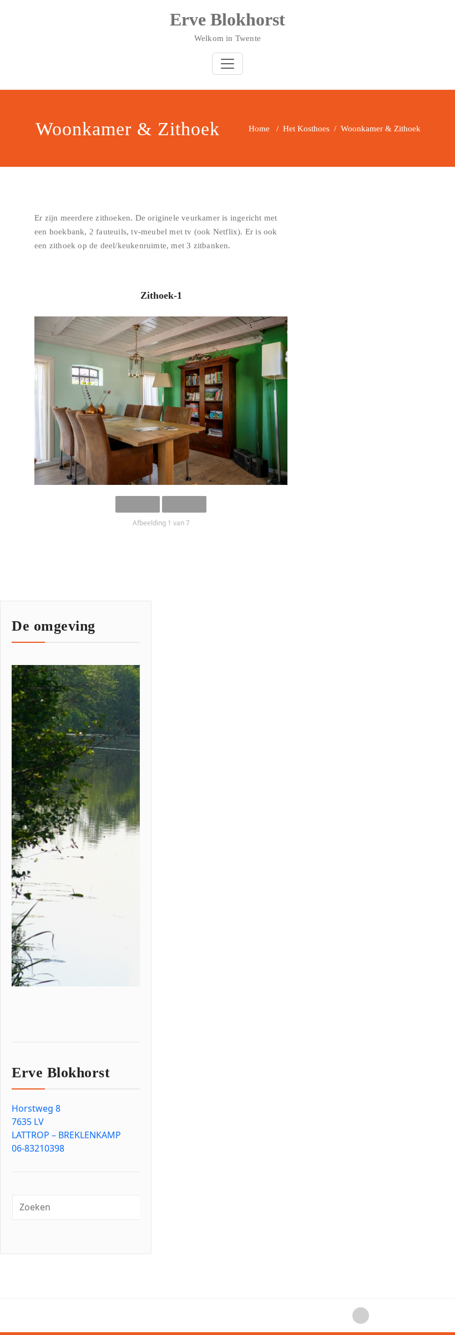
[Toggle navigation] (227, 64)
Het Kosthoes (306, 128)
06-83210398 (38, 1148)
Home (259, 128)
